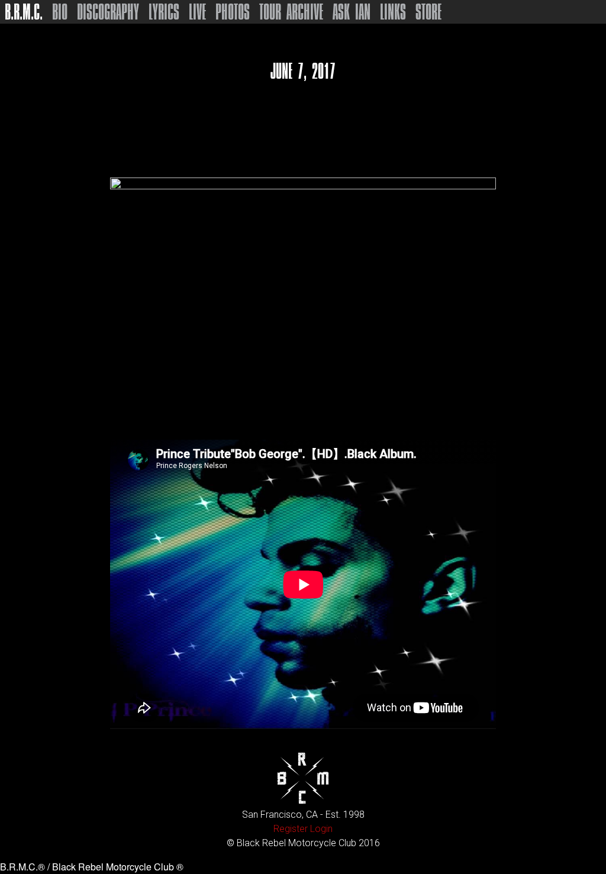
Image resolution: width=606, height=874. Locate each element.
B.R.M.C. (24, 12)
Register (290, 828)
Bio (59, 12)
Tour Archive (291, 12)
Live (197, 12)
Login (321, 828)
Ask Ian (351, 12)
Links (393, 12)
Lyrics (164, 12)
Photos (232, 12)
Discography (108, 12)
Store (428, 12)
